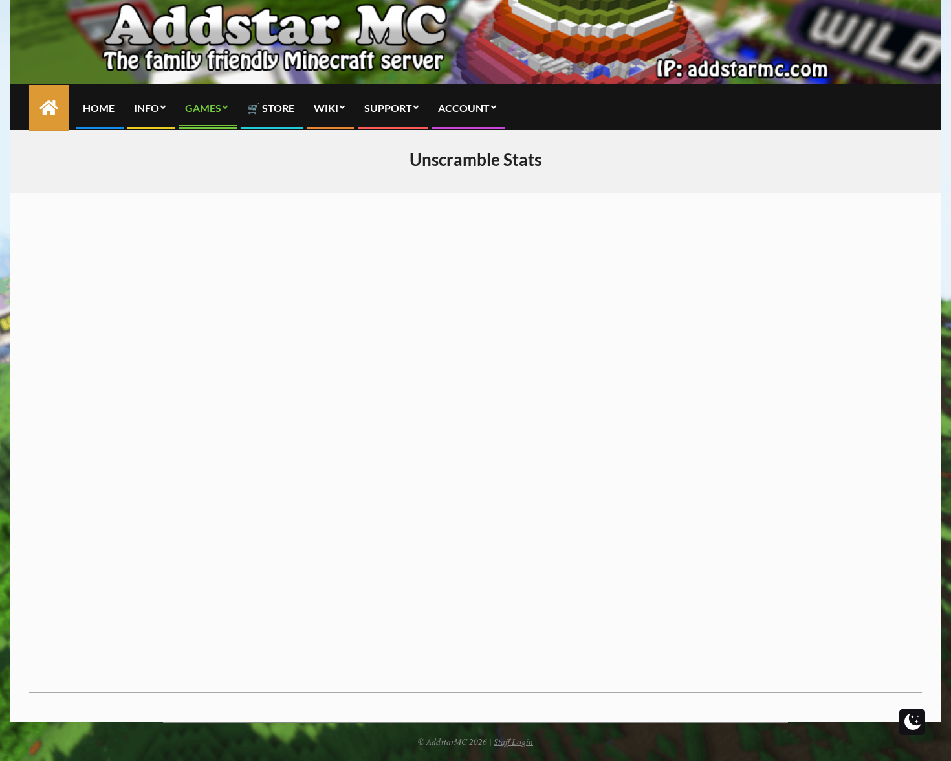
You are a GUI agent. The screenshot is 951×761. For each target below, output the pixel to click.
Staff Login (513, 741)
